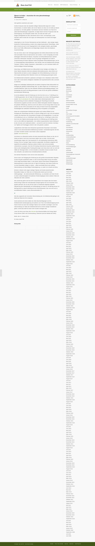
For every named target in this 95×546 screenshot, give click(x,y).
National (68, 141)
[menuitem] (50, 5)
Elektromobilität (70, 100)
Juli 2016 (68, 403)
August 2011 (69, 503)
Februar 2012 (69, 493)
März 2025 (69, 204)
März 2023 (69, 250)
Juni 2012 (68, 488)
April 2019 (68, 340)
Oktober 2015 (69, 421)
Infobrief (68, 125)
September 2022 (70, 261)
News (67, 143)
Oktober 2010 (69, 516)
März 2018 (69, 365)
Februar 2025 (69, 206)
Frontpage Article (70, 119)
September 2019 (70, 330)
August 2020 (69, 309)
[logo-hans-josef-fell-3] (24, 5)
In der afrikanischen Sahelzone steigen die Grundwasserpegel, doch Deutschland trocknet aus (73, 67)
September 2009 (70, 532)
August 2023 (69, 240)
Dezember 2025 (70, 187)
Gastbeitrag (69, 121)
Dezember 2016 (70, 394)
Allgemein (25, 19)
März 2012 (69, 491)
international (69, 129)
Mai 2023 (68, 246)
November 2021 (70, 281)
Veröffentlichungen (71, 158)
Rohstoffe (68, 150)
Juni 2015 (68, 428)
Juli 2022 (68, 265)
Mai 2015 (68, 430)
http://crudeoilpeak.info (24, 99)
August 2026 (69, 171)
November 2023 (70, 235)
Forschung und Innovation (73, 116)
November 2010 (70, 515)
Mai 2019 (68, 338)
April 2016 (68, 409)
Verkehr (68, 156)
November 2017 (70, 373)
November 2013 (70, 465)
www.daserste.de (23, 133)
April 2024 (68, 225)
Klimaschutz (69, 131)
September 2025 (70, 192)
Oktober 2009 (69, 530)
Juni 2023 (68, 244)
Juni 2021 (68, 290)
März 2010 (69, 526)
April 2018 (68, 363)
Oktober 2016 (69, 398)
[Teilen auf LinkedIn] (42, 228)
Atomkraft (68, 89)
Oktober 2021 (69, 283)
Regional (68, 148)
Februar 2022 (69, 275)
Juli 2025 (68, 196)
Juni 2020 (68, 313)
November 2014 (70, 442)
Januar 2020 (69, 323)
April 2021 (68, 294)
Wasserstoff (69, 162)
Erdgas (68, 106)
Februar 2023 (69, 252)
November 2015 (70, 419)
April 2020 (68, 317)
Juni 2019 (68, 336)
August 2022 (69, 263)
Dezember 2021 (70, 279)
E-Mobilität (69, 96)
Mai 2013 (68, 474)
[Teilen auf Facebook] (20, 228)
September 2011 (70, 501)
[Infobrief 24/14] (1, 273)
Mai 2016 (68, 407)
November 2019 (70, 327)
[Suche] (79, 5)
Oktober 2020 (69, 306)
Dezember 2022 (70, 256)
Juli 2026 (68, 173)
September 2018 (70, 353)
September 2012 (70, 486)
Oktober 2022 (69, 259)
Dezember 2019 (70, 325)
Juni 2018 (68, 359)
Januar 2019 (69, 346)
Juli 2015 (68, 426)
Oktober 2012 (69, 484)
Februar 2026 (69, 183)
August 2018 (69, 355)
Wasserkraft (69, 160)
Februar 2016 (69, 413)
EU (67, 112)
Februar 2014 (69, 459)
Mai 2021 (68, 292)
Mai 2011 (68, 505)
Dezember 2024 (70, 210)
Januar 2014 (69, 461)
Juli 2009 (68, 534)
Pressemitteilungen (71, 146)
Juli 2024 (68, 219)
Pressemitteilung (70, 144)
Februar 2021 (69, 298)
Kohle (67, 133)
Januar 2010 (69, 528)
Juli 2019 (68, 334)
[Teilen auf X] (31, 228)
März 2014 (69, 457)
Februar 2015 (69, 436)
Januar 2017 (69, 392)
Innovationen (69, 127)
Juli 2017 (68, 380)
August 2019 (69, 332)
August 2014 (69, 447)
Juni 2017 (68, 382)
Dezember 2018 (70, 348)
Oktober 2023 (69, 236)
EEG (67, 98)
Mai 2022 (68, 269)
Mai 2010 (68, 522)
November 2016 (70, 396)
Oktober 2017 (69, 375)
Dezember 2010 (70, 513)
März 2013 (69, 478)
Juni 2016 (68, 405)
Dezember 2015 (70, 417)
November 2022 (70, 258)
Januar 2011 (69, 511)
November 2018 (70, 350)
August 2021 (69, 286)
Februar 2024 (69, 229)
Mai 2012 (68, 490)
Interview (33, 211)
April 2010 (68, 524)
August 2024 (69, 217)
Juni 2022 (68, 267)
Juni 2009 (68, 536)
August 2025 (69, 194)
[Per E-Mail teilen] (54, 228)
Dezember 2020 (70, 302)
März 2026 (69, 181)
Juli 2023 (68, 242)
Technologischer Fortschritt (73, 154)
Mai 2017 (68, 384)
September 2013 (70, 467)
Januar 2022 (69, 277)
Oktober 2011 (69, 499)
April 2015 (68, 432)
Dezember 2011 (70, 495)
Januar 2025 (69, 208)
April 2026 (68, 179)
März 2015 (69, 434)
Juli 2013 (68, 470)
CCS (67, 93)
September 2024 (70, 215)
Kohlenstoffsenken (71, 137)
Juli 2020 (68, 311)
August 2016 (69, 401)
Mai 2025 (68, 200)
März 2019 (69, 342)
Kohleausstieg (69, 135)
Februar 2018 (69, 367)
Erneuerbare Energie (71, 110)
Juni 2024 (68, 221)
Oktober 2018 (69, 352)
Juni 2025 (68, 198)
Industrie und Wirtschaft (72, 123)
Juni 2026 (68, 175)
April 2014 (68, 455)
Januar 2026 (69, 185)
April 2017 (68, 386)
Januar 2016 (69, 415)
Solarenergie (69, 152)
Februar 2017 (69, 390)
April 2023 (68, 248)
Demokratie (69, 95)
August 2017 (69, 378)
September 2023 (70, 238)
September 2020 (70, 307)
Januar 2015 (69, 438)
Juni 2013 (68, 472)
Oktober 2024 (69, 213)
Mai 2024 (68, 223)
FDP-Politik (69, 114)
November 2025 (70, 189)
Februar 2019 (69, 344)
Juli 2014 (68, 449)
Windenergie (69, 164)
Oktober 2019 (69, 328)
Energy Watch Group (71, 104)
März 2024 (69, 227)
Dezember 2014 (70, 440)
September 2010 (70, 518)
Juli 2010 (68, 520)
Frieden (68, 118)
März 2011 (69, 509)
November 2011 (70, 497)
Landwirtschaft (70, 139)
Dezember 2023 (70, 233)
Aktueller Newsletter (18, 9)
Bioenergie (69, 91)
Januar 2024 (69, 231)
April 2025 (68, 202)
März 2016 (69, 411)
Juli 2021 (68, 288)
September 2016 (70, 399)
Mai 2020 (68, 315)
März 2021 (69, 296)
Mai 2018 (68, 361)
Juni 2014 (68, 451)
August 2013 (69, 469)
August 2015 (69, 424)
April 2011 (68, 507)
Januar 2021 (69, 300)
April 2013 (68, 476)
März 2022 (69, 273)
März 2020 (69, 319)
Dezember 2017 (70, 371)
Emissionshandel (70, 102)
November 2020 (70, 304)
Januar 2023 (69, 254)
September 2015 (70, 422)
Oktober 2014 (69, 444)
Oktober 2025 (69, 190)
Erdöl (67, 108)
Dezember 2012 (70, 482)
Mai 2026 (68, 177)
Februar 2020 (69, 321)
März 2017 (69, 388)
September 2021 (70, 284)
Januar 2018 (69, 369)
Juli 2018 (68, 357)
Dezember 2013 (70, 463)
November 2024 (70, 212)
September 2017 (70, 376)
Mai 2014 (68, 453)
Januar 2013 (69, 480)
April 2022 (68, 271)
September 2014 (70, 445)
